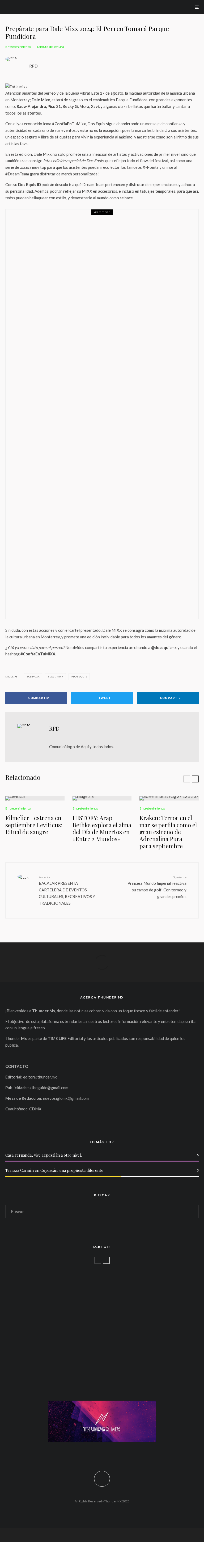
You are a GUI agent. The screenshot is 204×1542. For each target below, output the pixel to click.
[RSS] (113, 1454)
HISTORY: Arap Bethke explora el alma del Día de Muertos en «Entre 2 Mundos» (102, 828)
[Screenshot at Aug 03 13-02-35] (14, 1275)
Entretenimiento (18, 47)
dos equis (80, 676)
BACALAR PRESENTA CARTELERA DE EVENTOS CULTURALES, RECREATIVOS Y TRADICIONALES (67, 890)
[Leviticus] (35, 798)
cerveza (34, 676)
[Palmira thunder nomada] (24, 414)
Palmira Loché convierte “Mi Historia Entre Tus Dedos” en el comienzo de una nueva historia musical (115, 417)
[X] (90, 1454)
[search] (192, 1211)
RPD (33, 66)
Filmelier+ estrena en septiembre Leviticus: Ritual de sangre (33, 824)
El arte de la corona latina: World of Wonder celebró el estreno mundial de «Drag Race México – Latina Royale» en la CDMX (113, 1278)
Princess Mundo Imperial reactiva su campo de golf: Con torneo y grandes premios (157, 887)
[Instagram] (98, 1454)
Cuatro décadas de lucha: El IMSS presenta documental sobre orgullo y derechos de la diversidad (106, 1329)
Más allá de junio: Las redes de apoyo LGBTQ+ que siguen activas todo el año (96, 1304)
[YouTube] (106, 1454)
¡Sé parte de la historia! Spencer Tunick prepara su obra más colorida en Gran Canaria (104, 1355)
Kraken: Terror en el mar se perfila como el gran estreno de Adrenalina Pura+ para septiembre (168, 831)
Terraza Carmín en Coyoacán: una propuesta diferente (54, 1170)
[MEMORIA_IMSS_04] (14, 1326)
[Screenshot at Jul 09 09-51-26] (14, 1351)
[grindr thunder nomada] (14, 1300)
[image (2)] (102, 798)
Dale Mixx (56, 676)
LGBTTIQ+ (36, 1269)
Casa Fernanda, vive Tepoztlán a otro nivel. (43, 1155)
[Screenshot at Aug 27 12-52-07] (169, 798)
